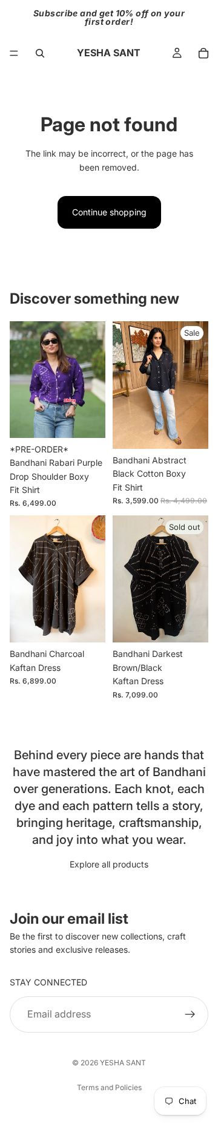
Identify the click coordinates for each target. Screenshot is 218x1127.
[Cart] (203, 53)
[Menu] (14, 53)
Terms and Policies (109, 1087)
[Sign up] (190, 1014)
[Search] (40, 53)
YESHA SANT (123, 1062)
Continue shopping (109, 212)
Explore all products (109, 864)
